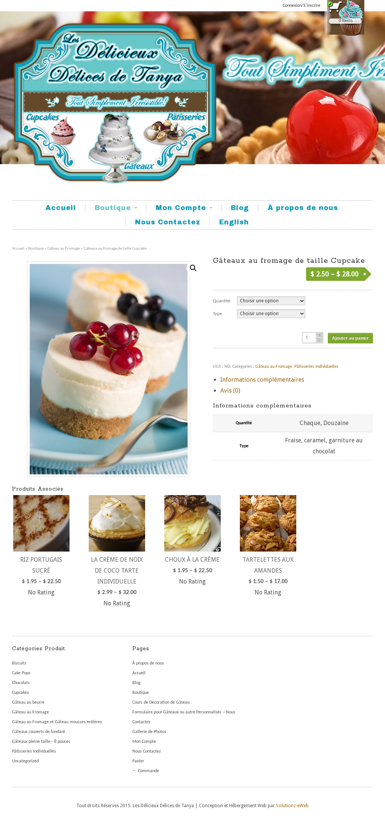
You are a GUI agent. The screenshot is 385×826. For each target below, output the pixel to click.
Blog (240, 208)
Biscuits (19, 663)
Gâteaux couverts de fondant (38, 732)
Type (217, 313)
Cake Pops (21, 673)
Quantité (221, 301)
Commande (148, 771)
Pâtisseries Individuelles (316, 366)
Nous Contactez (167, 222)
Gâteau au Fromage (63, 249)
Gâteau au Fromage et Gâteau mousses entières (57, 722)
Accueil (60, 208)
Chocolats (21, 683)
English (234, 222)
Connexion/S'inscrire (301, 5)
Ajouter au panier (350, 338)
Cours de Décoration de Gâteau (160, 702)
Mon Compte (176, 208)
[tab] (296, 380)
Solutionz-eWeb (292, 805)
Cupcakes (20, 692)
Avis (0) (230, 390)
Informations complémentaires (262, 379)
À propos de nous (303, 208)
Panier (138, 761)
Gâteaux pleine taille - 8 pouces (41, 741)
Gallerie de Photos (149, 732)
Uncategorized (25, 761)
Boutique (108, 208)
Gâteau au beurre (28, 702)
